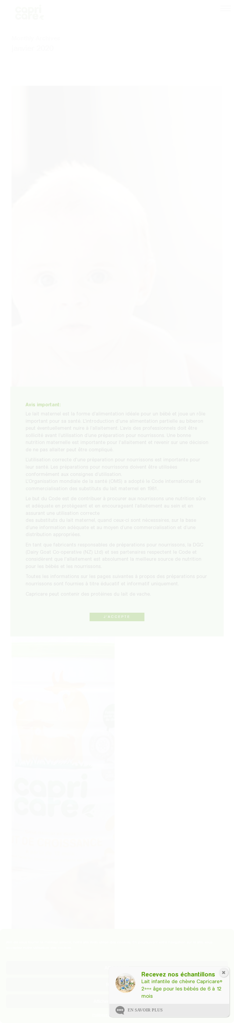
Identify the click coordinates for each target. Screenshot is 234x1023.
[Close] (223, 972)
